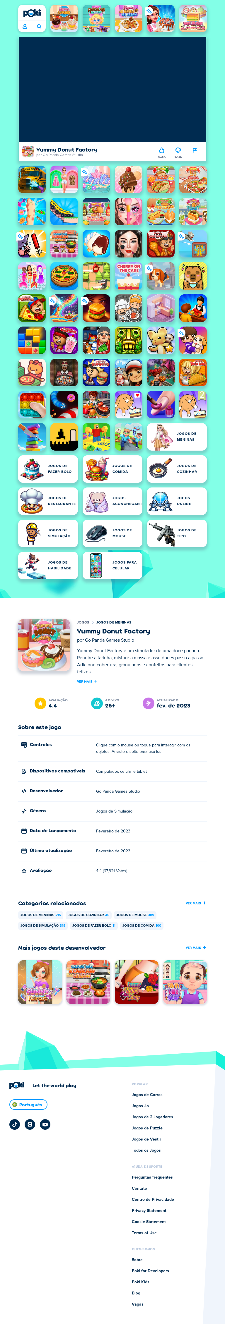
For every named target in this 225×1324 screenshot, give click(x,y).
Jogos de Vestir (146, 1139)
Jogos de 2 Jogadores (152, 1117)
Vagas (138, 1304)
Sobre (137, 1260)
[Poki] (32, 13)
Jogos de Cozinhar (88, 915)
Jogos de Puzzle (147, 1128)
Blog (136, 1293)
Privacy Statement (149, 1211)
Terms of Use (144, 1233)
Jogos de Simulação (43, 926)
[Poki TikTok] (14, 1124)
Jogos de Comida (141, 926)
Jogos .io (140, 1106)
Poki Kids (140, 1282)
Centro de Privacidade (153, 1200)
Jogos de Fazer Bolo (93, 926)
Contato (139, 1188)
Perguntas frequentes (152, 1177)
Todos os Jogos (146, 1150)
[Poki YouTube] (45, 1124)
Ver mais (84, 681)
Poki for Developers (150, 1271)
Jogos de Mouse (135, 915)
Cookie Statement (149, 1222)
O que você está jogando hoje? (39, 26)
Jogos (83, 622)
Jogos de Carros (147, 1095)
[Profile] (25, 26)
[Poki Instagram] (30, 1124)
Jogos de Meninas (114, 622)
